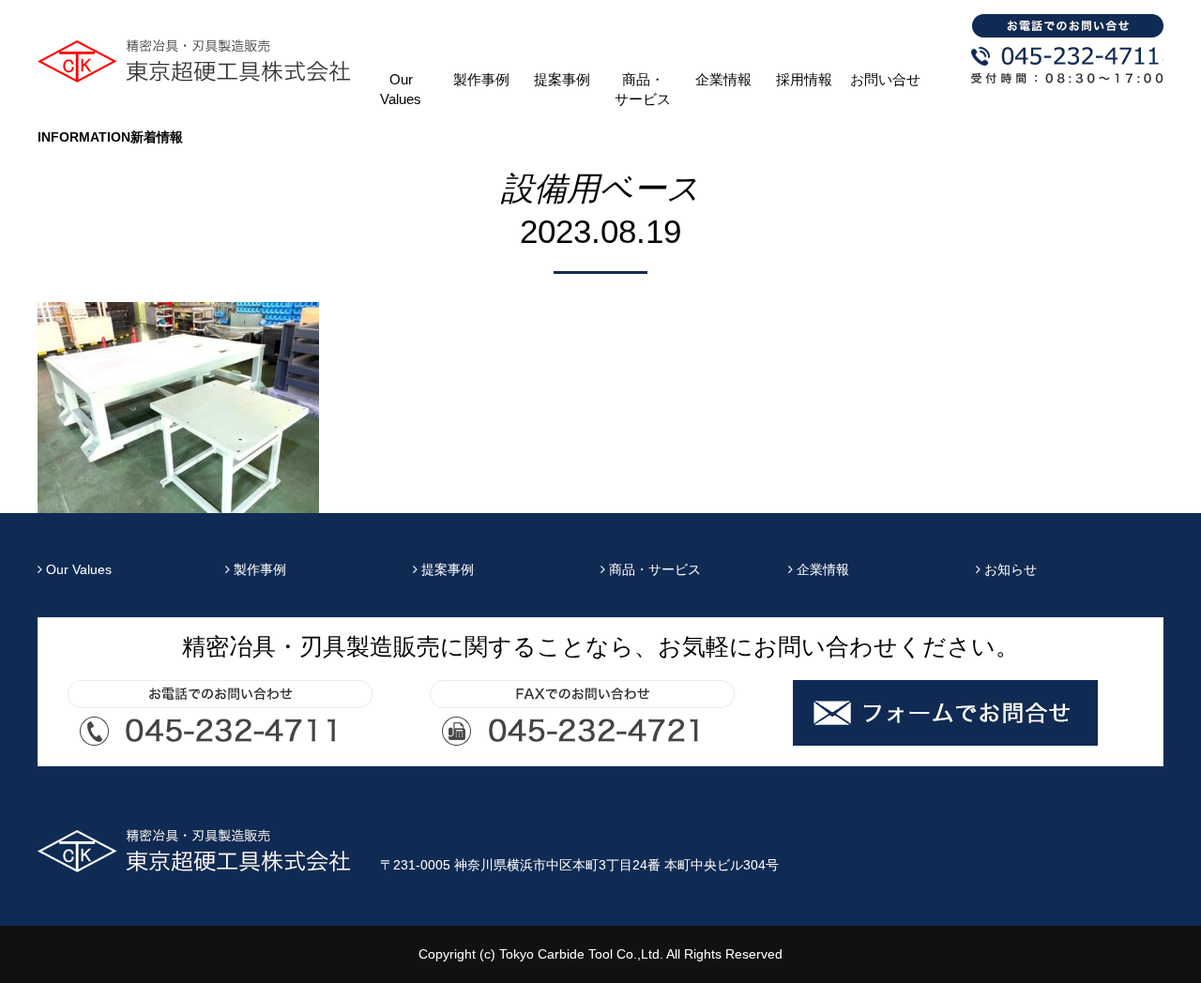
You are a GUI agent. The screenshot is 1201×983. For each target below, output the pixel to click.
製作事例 (481, 79)
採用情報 (804, 79)
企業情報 (723, 79)
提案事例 (562, 79)
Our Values (400, 89)
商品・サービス (643, 89)
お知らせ (1009, 569)
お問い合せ (885, 79)
